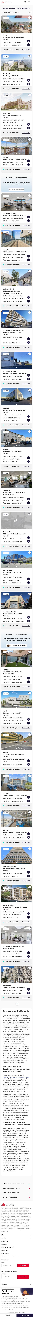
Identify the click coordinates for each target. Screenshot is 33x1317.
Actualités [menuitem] (4, 1241)
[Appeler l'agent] (28, 41)
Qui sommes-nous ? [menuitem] (7, 1247)
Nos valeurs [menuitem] (5, 1253)
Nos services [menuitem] (5, 1250)
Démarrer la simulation (16, 189)
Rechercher (23, 1276)
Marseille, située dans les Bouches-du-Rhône (16, 1077)
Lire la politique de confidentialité (9, 1309)
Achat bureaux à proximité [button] (11, 1192)
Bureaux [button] (4, 1284)
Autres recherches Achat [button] (10, 1197)
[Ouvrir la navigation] (29, 2)
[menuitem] (25, 2)
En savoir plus (26, 49)
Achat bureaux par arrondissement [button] (13, 1183)
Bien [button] (2, 1235)
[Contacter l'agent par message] (28, 44)
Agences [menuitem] (4, 1244)
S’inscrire (23, 1265)
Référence (4, 1274)
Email (2, 1262)
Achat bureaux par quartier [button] (11, 1188)
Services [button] (4, 1238)
